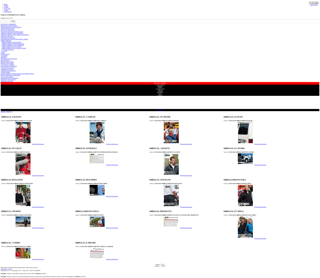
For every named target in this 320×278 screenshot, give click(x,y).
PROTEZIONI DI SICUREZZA (9, 78)
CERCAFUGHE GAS (7, 36)
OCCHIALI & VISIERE (7, 64)
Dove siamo (7, 8)
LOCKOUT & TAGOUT (7, 67)
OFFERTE (3, 57)
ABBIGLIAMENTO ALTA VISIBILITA (12, 45)
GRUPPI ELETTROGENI (8, 38)
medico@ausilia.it (314, 4)
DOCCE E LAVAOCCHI (8, 30)
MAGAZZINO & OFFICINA (9, 66)
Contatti (6, 10)
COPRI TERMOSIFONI (7, 29)
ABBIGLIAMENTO (6, 41)
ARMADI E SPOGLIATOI (8, 79)
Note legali (3, 269)
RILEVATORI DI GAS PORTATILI (10, 75)
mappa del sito (8, 11)
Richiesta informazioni (38, 144)
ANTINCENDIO (5, 72)
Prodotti (6, 5)
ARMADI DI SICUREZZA (8, 70)
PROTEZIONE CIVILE (7, 61)
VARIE (3, 52)
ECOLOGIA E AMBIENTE (8, 24)
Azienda (6, 7)
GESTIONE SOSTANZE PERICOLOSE (12, 32)
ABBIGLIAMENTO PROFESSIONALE (12, 44)
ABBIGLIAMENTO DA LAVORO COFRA (13, 48)
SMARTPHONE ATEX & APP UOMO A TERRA (14, 39)
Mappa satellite (160, 110)
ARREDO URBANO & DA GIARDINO (12, 33)
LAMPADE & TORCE (7, 69)
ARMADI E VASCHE (7, 81)
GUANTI (4, 51)
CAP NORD (4, 55)
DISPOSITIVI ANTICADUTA (9, 26)
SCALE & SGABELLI (7, 76)
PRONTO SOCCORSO (7, 63)
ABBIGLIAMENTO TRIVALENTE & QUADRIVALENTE (17, 73)
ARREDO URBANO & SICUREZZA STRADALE (15, 35)
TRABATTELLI (5, 54)
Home (5, 4)
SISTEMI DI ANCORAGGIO (9, 58)
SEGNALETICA (5, 60)
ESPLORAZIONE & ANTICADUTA (11, 27)
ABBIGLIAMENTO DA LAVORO (11, 42)
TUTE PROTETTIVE (7, 49)
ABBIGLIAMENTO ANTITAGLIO (11, 46)
